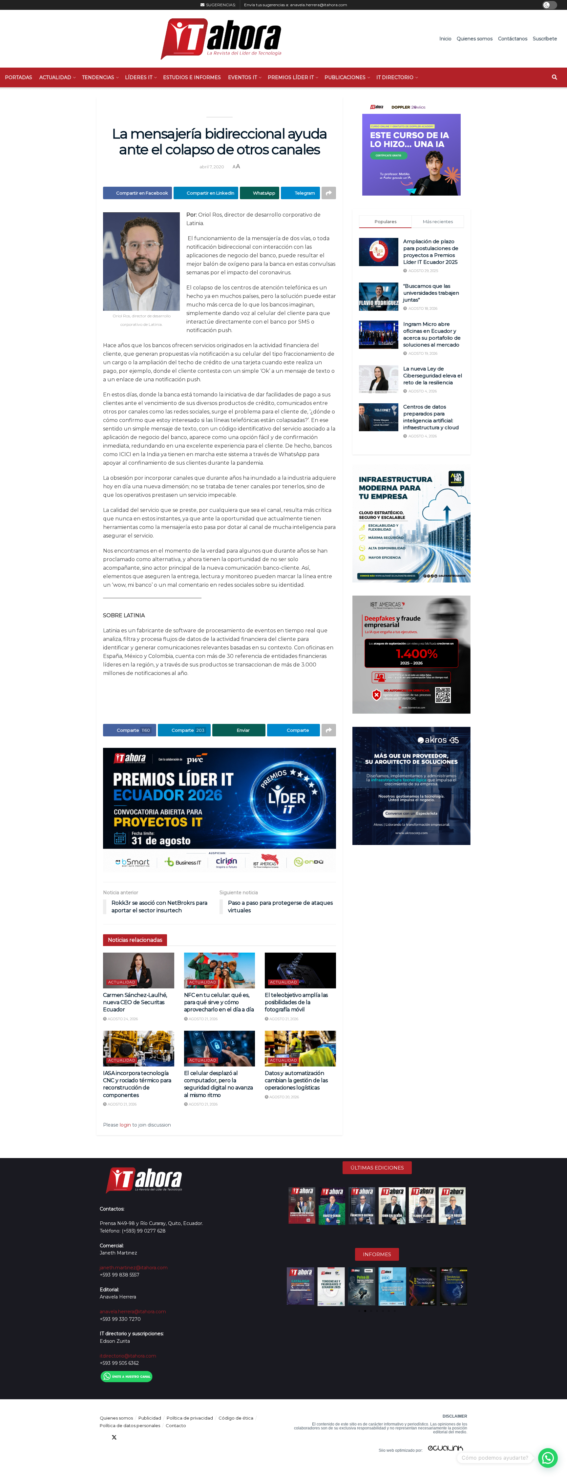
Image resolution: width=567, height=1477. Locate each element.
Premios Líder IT (291, 77)
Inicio (445, 39)
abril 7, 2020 (212, 166)
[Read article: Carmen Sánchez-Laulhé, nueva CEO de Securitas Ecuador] (138, 970)
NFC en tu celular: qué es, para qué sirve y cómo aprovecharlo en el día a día (219, 1002)
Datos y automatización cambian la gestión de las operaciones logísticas (296, 1080)
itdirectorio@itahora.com (128, 1356)
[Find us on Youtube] (137, 1437)
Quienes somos (475, 39)
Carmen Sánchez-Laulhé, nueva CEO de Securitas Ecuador (135, 1002)
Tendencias (98, 77)
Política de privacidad (190, 1418)
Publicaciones (345, 77)
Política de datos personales (130, 1425)
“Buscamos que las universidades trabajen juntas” (431, 293)
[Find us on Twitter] (114, 1437)
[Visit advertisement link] (219, 810)
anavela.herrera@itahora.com (318, 4)
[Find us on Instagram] (149, 1437)
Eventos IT (242, 77)
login (125, 1125)
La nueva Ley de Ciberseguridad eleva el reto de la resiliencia (432, 376)
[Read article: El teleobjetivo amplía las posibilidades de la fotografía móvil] (300, 970)
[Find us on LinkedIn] (126, 1437)
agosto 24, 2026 (122, 1019)
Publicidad (149, 1418)
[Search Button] (554, 77)
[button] (292, 1286)
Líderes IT (138, 77)
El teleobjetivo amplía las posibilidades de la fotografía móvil (296, 1002)
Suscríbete (545, 39)
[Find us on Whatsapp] (161, 1437)
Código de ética (236, 1418)
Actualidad (55, 77)
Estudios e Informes (192, 77)
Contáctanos (512, 39)
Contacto (176, 1425)
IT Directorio (394, 77)
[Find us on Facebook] (102, 1437)
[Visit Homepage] (217, 39)
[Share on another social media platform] (329, 193)
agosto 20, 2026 (283, 1097)
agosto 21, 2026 (203, 1019)
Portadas (18, 77)
